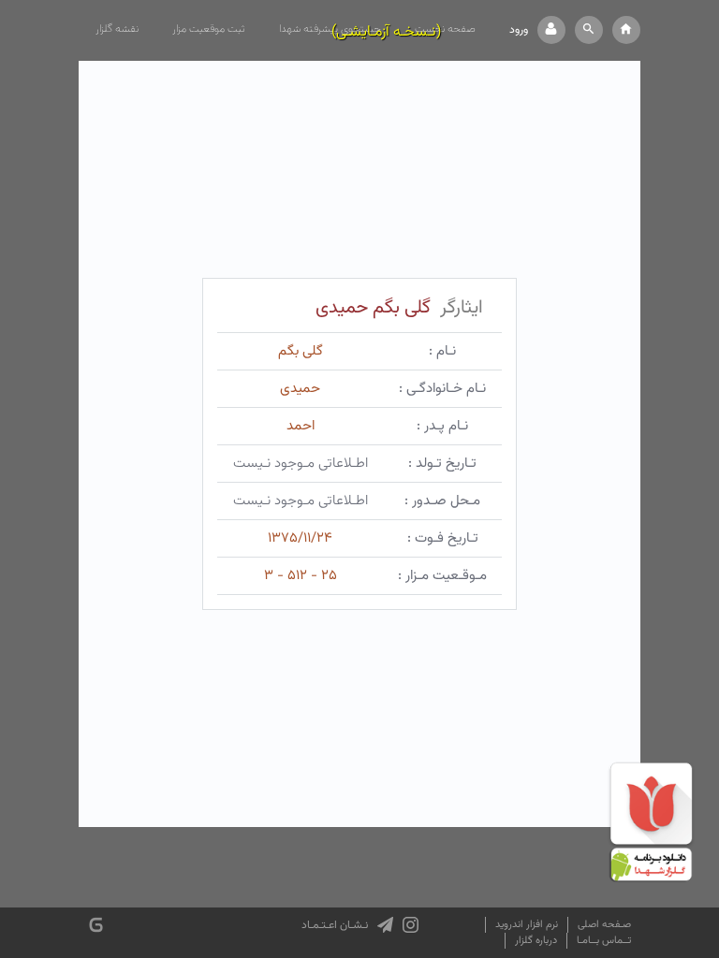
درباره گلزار (536, 941)
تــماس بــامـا (604, 941)
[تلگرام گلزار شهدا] (385, 925)
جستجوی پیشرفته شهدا (330, 29)
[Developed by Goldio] (96, 925)
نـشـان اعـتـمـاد (334, 925)
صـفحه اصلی (604, 925)
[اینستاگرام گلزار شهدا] (410, 925)
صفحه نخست (445, 29)
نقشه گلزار (117, 29)
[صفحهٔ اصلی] (626, 30)
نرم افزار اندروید (526, 925)
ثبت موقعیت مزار (208, 29)
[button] (589, 30)
